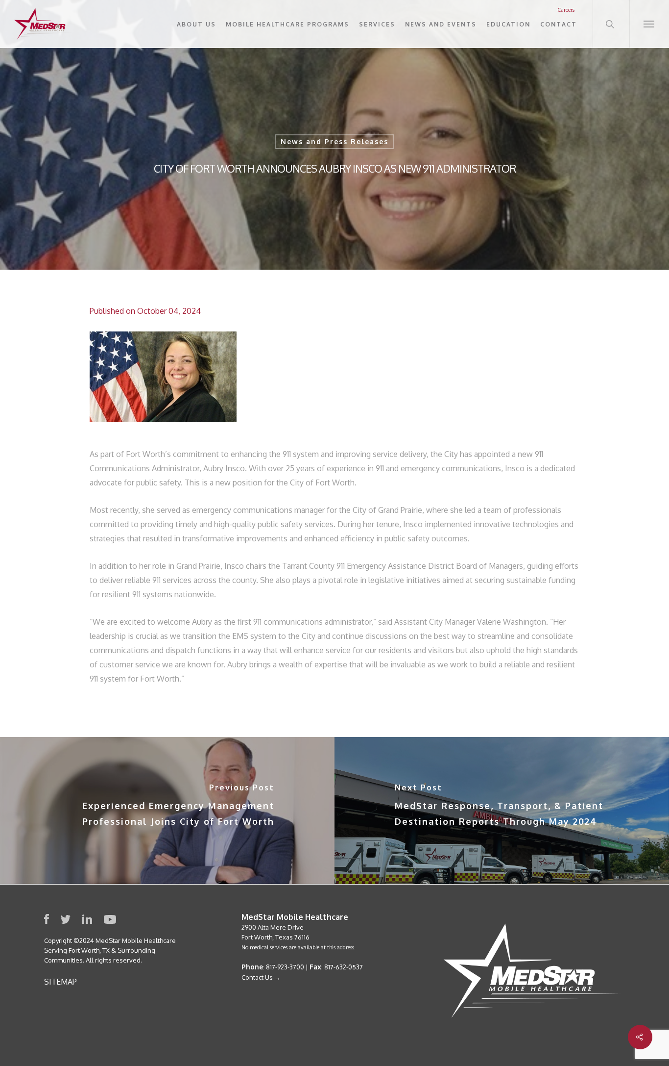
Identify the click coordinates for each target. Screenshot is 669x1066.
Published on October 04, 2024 (145, 311)
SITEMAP (60, 982)
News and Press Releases (334, 141)
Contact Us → (261, 977)
